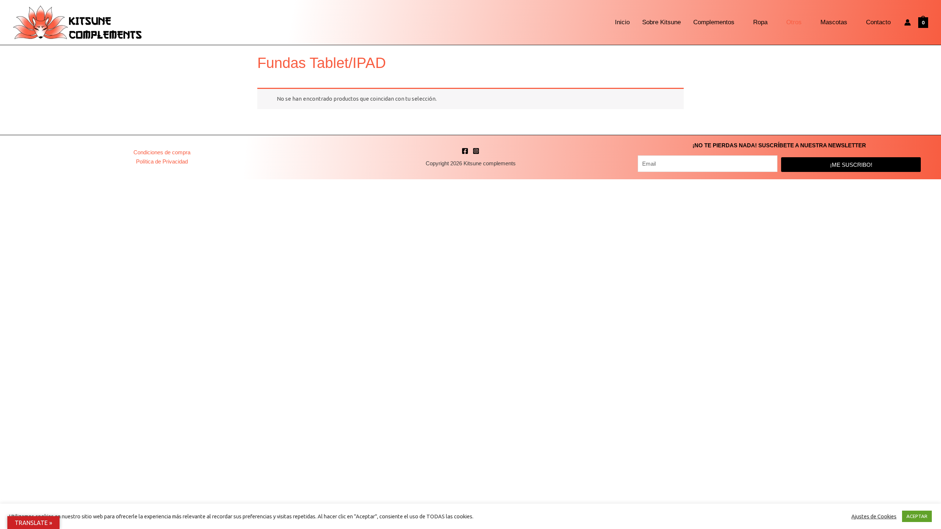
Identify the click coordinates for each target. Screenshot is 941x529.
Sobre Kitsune (661, 22)
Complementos (713, 22)
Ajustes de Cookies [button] (874, 516)
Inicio (622, 22)
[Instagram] (476, 151)
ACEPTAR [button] (916, 516)
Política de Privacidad (162, 161)
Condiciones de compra (161, 152)
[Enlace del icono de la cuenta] (907, 22)
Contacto (878, 22)
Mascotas (833, 22)
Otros (794, 22)
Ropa (760, 22)
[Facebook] (465, 151)
